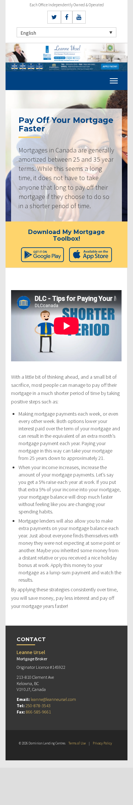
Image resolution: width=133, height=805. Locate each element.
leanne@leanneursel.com (53, 699)
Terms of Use (77, 743)
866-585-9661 (38, 712)
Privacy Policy (102, 743)
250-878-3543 (38, 705)
